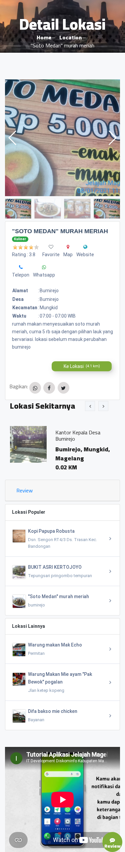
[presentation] (90, 406)
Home (44, 37)
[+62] (21, 267)
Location (70, 37)
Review (24, 490)
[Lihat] (62, 137)
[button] (112, 137)
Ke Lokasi (82, 366)
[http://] (85, 247)
